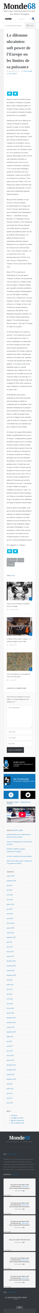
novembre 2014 (11, 1070)
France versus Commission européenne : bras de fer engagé (18, 605)
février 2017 (10, 951)
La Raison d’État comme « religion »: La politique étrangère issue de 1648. (19, 640)
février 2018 (10, 923)
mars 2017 (10, 947)
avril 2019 (10, 895)
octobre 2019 (10, 876)
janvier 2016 (10, 1013)
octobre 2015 (10, 1027)
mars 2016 (10, 1003)
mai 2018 (9, 909)
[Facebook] (11, 795)
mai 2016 (9, 994)
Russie (12, 564)
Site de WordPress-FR (17, 1123)
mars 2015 (10, 1051)
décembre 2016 (11, 961)
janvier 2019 (10, 904)
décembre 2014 (11, 1065)
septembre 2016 (11, 975)
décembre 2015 (11, 1018)
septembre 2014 (11, 1079)
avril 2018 (10, 914)
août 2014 (9, 1084)
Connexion (14, 1115)
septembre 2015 (11, 1032)
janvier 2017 (10, 956)
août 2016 (9, 980)
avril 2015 (10, 1046)
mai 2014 (9, 1098)
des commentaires (17, 1120)
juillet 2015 (10, 1036)
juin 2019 (9, 885)
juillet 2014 (10, 1088)
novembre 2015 (11, 1022)
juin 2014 (9, 1093)
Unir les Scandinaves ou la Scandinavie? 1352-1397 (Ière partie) (18, 675)
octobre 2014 (10, 1074)
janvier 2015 (10, 1060)
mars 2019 (10, 899)
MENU (31, 25)
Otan (21, 560)
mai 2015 (9, 1041)
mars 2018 (10, 918)
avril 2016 (10, 999)
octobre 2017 (10, 933)
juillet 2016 (10, 984)
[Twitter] (28, 795)
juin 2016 (9, 989)
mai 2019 (9, 890)
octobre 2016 (10, 970)
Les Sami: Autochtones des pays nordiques (19, 856)
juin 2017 (9, 942)
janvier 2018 (10, 928)
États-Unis (13, 560)
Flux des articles (17, 1118)
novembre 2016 (11, 966)
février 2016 (10, 1008)
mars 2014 (10, 1103)
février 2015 (10, 1055)
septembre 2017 (11, 937)
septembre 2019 (11, 881)
